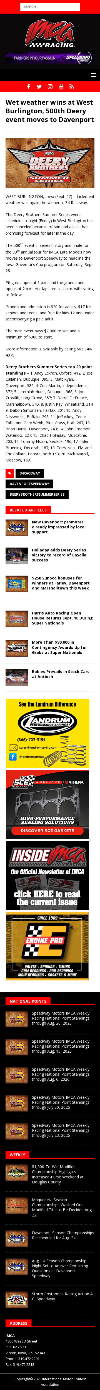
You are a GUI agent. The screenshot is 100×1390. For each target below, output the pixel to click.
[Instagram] (50, 86)
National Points (28, 1001)
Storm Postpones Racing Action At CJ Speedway (63, 1296)
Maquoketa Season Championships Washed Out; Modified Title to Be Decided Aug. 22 (62, 1207)
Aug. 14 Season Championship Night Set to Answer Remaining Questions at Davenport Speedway (60, 1268)
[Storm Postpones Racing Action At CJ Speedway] (17, 1299)
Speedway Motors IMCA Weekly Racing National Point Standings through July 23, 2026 (60, 1130)
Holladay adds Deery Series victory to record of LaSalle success (59, 555)
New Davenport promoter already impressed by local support (59, 527)
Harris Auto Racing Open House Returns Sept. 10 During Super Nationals (62, 618)
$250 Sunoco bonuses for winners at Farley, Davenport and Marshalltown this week (61, 583)
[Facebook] (28, 86)
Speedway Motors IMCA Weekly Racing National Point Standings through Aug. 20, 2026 (60, 1018)
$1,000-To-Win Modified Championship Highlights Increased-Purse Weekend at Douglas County (58, 1174)
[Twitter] (39, 86)
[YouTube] (61, 86)
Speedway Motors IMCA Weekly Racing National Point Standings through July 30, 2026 (60, 1102)
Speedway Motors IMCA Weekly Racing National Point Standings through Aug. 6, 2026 (60, 1074)
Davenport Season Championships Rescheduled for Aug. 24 (63, 1235)
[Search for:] (50, 6)
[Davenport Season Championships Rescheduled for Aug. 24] (17, 1238)
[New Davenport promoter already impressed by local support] (17, 528)
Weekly (17, 1154)
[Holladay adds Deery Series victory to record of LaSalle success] (17, 556)
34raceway (30, 473)
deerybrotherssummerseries (37, 494)
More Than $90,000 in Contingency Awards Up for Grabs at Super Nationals (59, 647)
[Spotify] (72, 86)
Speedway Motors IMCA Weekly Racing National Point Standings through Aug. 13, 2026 (60, 1046)
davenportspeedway (29, 483)
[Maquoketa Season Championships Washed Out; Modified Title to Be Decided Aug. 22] (17, 1205)
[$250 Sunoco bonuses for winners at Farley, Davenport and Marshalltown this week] (17, 584)
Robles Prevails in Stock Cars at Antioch (60, 674)
